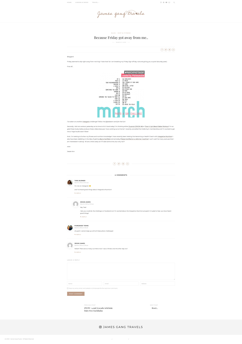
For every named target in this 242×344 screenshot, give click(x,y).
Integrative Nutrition (165, 136)
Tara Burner (79, 180)
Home (69, 2)
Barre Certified (105, 139)
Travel (95, 2)
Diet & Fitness (124, 33)
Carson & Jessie (81, 2)
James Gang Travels (123, 327)
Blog (113, 33)
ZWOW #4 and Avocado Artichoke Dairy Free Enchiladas (98, 309)
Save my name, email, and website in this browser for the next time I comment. (93, 288)
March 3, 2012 (121, 42)
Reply (78, 193)
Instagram (86, 121)
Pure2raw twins (81, 226)
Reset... (155, 308)
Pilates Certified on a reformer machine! (134, 139)
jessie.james (85, 202)
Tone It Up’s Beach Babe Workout (157, 126)
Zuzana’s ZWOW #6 (136, 126)
